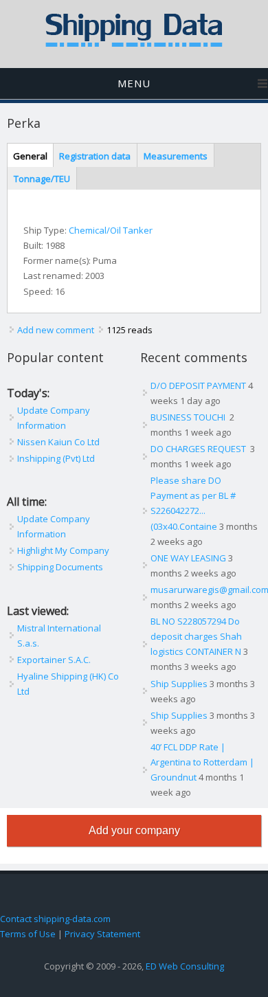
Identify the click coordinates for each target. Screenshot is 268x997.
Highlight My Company (63, 550)
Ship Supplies (179, 683)
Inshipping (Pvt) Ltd (56, 458)
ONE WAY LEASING (188, 558)
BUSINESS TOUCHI (188, 417)
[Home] (134, 44)
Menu (134, 83)
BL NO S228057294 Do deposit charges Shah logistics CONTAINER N (196, 636)
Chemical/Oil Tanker (111, 230)
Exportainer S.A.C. (54, 659)
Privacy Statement (102, 934)
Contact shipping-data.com (55, 918)
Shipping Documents (60, 567)
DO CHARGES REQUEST (199, 449)
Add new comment (55, 330)
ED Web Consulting (185, 966)
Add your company (134, 830)
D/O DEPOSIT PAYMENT (198, 385)
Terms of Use (28, 934)
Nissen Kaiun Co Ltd (58, 442)
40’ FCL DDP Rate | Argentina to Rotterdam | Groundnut (202, 762)
